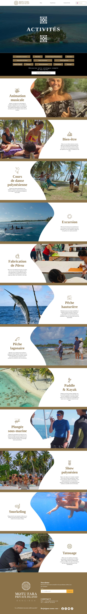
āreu (20, 265)
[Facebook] (62, 608)
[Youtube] (69, 608)
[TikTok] (72, 608)
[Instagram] (66, 608)
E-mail (42, 588)
